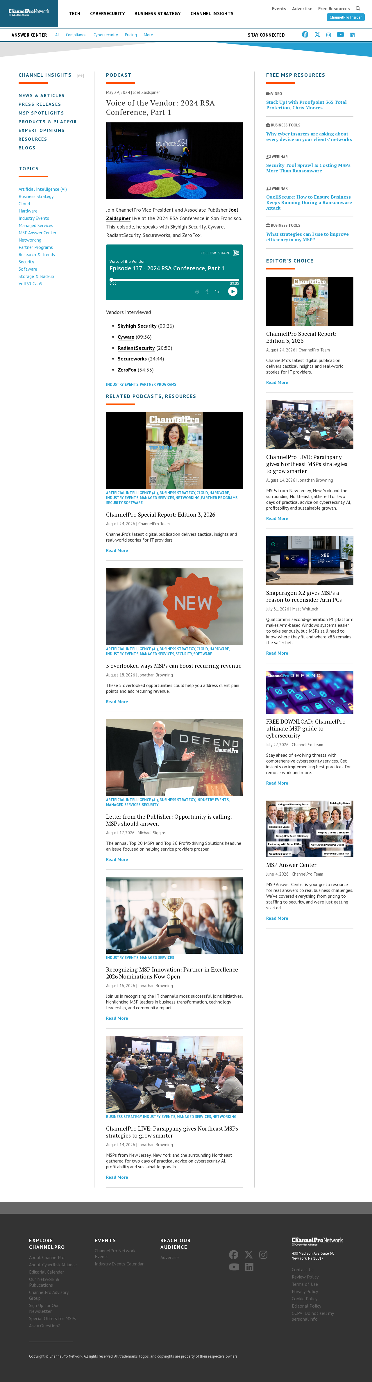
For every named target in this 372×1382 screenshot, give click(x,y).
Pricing (131, 35)
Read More (117, 550)
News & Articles (42, 95)
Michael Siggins (152, 832)
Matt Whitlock (305, 609)
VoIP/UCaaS (30, 283)
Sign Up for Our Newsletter (44, 1308)
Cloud (24, 203)
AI (57, 35)
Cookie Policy (304, 1298)
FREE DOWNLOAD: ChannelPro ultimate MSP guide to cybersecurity (306, 728)
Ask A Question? (44, 1326)
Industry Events (34, 218)
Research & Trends (37, 254)
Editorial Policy (306, 1306)
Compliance (76, 35)
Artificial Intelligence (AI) (43, 189)
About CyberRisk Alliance (53, 1264)
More (148, 35)
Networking (30, 240)
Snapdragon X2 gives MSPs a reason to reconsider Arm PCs (304, 596)
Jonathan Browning (155, 675)
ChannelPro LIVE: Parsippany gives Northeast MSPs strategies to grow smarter (172, 1132)
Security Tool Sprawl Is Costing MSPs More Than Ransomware (308, 168)
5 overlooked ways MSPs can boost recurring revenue (174, 665)
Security (26, 262)
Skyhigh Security (137, 325)
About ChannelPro (47, 1257)
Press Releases (40, 104)
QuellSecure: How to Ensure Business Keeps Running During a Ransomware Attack (309, 202)
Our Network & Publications (44, 1282)
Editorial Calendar (46, 1272)
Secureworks (132, 358)
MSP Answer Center (37, 232)
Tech (75, 13)
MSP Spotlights (41, 113)
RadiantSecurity (136, 347)
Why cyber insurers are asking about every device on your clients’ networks (309, 136)
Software (28, 269)
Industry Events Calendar (119, 1264)
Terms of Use (305, 1284)
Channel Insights (212, 13)
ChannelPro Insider (346, 17)
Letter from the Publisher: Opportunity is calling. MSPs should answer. (169, 820)
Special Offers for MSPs (52, 1318)
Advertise (302, 8)
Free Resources (334, 8)
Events (279, 8)
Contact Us (303, 1269)
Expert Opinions (42, 130)
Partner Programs (36, 247)
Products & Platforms (52, 121)
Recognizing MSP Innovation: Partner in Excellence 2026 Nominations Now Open (172, 973)
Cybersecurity (107, 13)
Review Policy (305, 1277)
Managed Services (36, 225)
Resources (33, 139)
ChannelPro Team (154, 523)
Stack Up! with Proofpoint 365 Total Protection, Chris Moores (306, 105)
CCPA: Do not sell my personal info (313, 1316)
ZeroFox (127, 369)
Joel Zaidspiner (146, 92)
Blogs (27, 148)
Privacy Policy (305, 1291)
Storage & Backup (36, 276)
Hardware (28, 211)
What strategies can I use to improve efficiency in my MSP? (307, 237)
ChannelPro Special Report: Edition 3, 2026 (160, 514)
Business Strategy (158, 13)
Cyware (126, 336)
